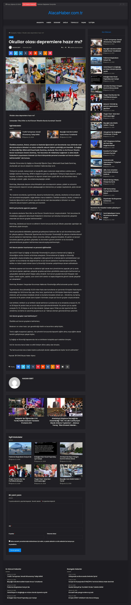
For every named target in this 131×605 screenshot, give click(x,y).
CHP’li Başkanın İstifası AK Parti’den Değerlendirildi (111, 143)
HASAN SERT (16, 47)
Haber (48, 22)
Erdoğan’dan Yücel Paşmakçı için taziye (45, 458)
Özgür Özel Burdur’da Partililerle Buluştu (17, 480)
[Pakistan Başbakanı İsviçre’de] (20, 448)
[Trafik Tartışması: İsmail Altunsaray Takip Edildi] (15, 134)
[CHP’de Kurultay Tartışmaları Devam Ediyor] (96, 191)
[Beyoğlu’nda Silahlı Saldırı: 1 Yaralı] (71, 470)
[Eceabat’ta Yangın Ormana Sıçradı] (96, 154)
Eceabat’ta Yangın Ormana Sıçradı (110, 152)
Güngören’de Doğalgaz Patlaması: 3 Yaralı (112, 133)
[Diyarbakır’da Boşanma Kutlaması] (96, 201)
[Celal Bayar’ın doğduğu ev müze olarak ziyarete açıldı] (96, 70)
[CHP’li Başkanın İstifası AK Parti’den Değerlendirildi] (96, 144)
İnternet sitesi (51, 533)
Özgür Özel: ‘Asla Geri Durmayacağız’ (42, 480)
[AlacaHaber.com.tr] (65, 12)
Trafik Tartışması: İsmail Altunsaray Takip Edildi (112, 41)
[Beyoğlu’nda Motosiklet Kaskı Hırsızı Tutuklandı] (52, 134)
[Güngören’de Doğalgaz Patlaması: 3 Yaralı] (96, 135)
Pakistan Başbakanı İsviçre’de (46, 4)
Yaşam (83, 22)
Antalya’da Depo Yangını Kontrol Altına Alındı (69, 458)
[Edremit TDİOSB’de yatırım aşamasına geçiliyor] (96, 107)
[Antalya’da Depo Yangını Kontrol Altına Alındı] (71, 448)
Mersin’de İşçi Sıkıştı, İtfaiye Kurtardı (111, 181)
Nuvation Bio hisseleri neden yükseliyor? (105, 208)
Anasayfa (40, 22)
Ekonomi (57, 22)
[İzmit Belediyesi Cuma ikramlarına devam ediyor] (96, 216)
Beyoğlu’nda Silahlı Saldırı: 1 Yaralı (70, 480)
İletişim (91, 22)
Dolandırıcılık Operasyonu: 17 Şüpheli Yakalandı (112, 162)
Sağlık (65, 22)
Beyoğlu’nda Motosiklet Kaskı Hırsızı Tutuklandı (112, 50)
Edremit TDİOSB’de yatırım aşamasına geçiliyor (110, 106)
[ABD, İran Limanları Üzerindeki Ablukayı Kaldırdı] (96, 173)
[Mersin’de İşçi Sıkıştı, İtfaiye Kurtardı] (96, 182)
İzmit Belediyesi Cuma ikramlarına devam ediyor (111, 215)
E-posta (12, 533)
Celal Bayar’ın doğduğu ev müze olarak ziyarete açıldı (112, 69)
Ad (10, 526)
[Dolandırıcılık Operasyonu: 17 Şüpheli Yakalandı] (96, 163)
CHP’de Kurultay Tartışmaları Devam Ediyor (111, 191)
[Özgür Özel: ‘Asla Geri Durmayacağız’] (45, 470)
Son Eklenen (106, 32)
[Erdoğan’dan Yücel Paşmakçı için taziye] (45, 448)
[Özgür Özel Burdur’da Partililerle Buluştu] (20, 470)
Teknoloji (74, 22)
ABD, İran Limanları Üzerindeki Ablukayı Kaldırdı (110, 172)
